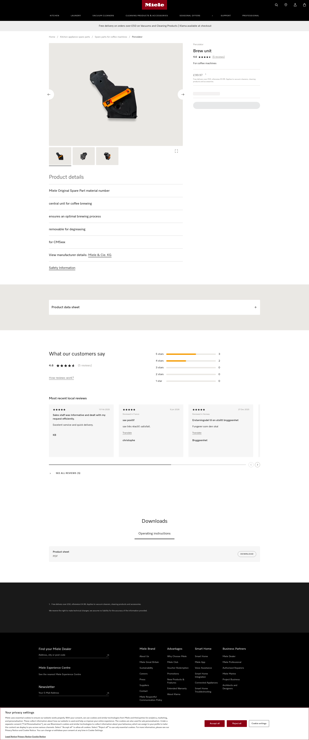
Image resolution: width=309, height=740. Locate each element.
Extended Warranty (177, 688)
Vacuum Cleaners (103, 16)
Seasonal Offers (190, 16)
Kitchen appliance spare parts (75, 37)
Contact (144, 691)
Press (142, 679)
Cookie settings (259, 723)
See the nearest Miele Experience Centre (60, 674)
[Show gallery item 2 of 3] (84, 156)
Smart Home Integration (201, 675)
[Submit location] (107, 655)
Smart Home (201, 656)
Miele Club (172, 662)
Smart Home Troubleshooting (203, 690)
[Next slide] (183, 94)
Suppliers (144, 685)
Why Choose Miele (177, 656)
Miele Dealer (229, 656)
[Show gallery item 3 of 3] (107, 156)
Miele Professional (232, 662)
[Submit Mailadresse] (107, 693)
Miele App (200, 662)
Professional (250, 16)
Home (52, 37)
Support (226, 16)
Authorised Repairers (233, 668)
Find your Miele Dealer (55, 649)
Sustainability (146, 668)
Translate (127, 433)
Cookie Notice (39, 737)
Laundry (76, 16)
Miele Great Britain (149, 662)
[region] (116, 94)
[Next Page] (257, 464)
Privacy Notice (25, 737)
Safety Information (62, 267)
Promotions (173, 674)
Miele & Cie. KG (100, 255)
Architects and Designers (230, 687)
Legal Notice (11, 737)
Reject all (236, 723)
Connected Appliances (206, 683)
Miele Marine (229, 674)
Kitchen (54, 16)
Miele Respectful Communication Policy (151, 698)
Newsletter (47, 687)
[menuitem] (56, 15)
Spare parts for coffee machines (111, 37)
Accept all (215, 723)
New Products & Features (175, 681)
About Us (144, 656)
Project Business (231, 679)
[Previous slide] (49, 94)
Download (246, 554)
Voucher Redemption (178, 668)
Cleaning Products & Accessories (147, 16)
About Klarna (173, 694)
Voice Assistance (203, 668)
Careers (144, 674)
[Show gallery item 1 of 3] (60, 156)
